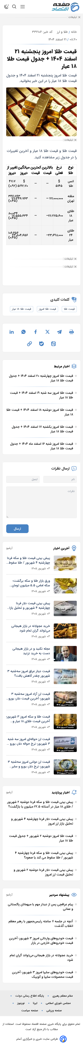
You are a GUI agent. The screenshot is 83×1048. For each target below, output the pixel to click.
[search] (14, 6)
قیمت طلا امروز (47, 309)
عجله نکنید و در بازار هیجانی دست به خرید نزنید (31, 651)
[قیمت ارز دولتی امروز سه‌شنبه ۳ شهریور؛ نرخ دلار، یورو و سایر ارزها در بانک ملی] (65, 767)
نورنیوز (21, 1003)
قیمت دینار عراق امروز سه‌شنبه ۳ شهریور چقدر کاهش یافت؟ (28, 673)
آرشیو (9, 548)
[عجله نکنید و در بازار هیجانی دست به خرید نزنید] (65, 653)
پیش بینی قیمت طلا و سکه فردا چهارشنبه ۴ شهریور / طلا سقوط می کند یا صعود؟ (28, 560)
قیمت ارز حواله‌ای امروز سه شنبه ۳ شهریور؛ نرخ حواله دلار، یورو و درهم (28, 741)
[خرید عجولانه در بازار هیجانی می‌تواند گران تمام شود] (65, 631)
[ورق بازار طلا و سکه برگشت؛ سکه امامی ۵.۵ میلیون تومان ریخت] (65, 586)
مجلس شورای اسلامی (58, 1003)
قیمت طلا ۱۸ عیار (21, 309)
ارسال (17, 528)
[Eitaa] (53, 343)
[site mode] (6, 6)
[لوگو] (65, 7)
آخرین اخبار (61, 548)
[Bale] (41, 343)
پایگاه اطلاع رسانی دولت (29, 996)
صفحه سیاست (29, 1010)
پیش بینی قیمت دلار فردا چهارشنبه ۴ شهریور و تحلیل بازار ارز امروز (29, 605)
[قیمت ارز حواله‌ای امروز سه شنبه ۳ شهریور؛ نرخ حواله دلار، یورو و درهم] (65, 744)
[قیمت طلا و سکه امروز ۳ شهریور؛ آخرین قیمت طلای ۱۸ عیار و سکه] (65, 721)
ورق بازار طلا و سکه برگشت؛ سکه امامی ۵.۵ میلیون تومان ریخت (31, 583)
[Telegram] (59, 331)
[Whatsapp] (23, 331)
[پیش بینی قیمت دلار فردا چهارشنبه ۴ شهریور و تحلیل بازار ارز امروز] (65, 608)
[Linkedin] (11, 331)
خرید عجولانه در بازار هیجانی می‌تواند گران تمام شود (30, 628)
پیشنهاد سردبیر (59, 894)
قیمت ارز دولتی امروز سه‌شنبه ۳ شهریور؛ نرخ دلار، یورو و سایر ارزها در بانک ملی (29, 764)
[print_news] (71, 331)
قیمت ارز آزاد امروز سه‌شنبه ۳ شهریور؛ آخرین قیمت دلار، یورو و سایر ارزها (29, 696)
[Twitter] (47, 331)
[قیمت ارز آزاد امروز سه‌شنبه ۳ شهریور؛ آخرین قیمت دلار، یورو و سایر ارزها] (65, 699)
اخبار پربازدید (60, 792)
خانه (74, 31)
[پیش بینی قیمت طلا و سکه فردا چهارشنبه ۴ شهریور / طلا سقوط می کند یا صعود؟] (65, 563)
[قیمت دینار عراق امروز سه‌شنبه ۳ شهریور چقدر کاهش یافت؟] (65, 676)
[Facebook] (35, 331)
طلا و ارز (62, 32)
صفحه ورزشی (54, 1010)
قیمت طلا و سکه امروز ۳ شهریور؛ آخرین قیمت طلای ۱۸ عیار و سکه (28, 719)
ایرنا (35, 1003)
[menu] (22, 6)
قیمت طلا (69, 309)
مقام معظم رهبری (62, 996)
